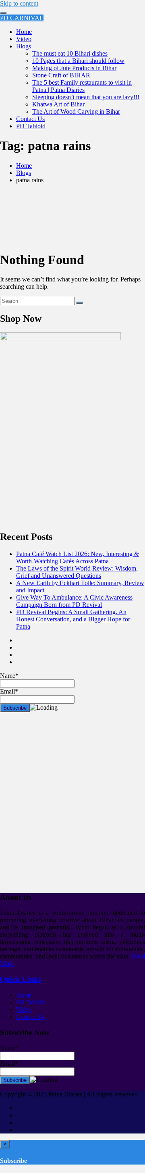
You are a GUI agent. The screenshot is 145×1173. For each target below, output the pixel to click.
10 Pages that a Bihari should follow (78, 60)
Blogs (23, 46)
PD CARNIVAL (22, 18)
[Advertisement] (72, 805)
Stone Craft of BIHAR (61, 75)
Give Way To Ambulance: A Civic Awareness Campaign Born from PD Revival (74, 601)
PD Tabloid (31, 126)
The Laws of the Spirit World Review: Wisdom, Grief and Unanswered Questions (77, 572)
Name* (9, 1047)
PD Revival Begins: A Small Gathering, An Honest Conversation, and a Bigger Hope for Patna (73, 619)
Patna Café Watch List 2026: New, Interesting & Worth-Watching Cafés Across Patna (77, 557)
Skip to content (19, 3)
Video (23, 38)
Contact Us (30, 118)
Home (24, 31)
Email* (9, 1063)
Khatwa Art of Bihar (58, 104)
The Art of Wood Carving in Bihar (76, 111)
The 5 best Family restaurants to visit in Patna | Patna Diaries (82, 86)
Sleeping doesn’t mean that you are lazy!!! (85, 97)
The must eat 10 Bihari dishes (70, 53)
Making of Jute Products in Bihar (74, 68)
